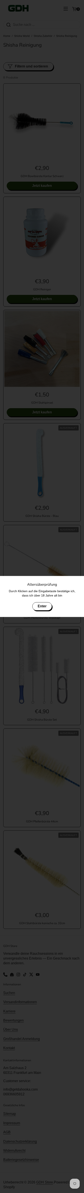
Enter (42, 606)
